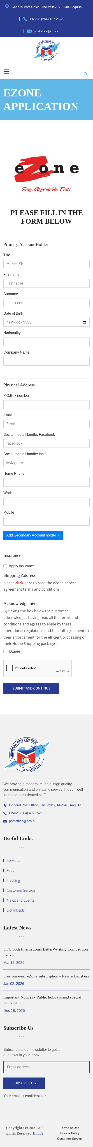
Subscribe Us (24, 1083)
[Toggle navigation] (6, 71)
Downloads (16, 910)
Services (13, 860)
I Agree (14, 651)
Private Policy (69, 1133)
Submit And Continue (31, 688)
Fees (10, 870)
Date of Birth (13, 313)
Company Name (16, 352)
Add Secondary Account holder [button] (31, 535)
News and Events (20, 900)
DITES (38, 1133)
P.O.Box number (16, 395)
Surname (10, 294)
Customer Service (21, 890)
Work (7, 493)
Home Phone (14, 473)
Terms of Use (69, 1128)
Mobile (8, 512)
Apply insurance (22, 566)
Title (6, 255)
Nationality (12, 333)
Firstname (11, 274)
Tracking (13, 880)
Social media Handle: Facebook (29, 434)
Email (8, 415)
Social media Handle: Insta (24, 454)
